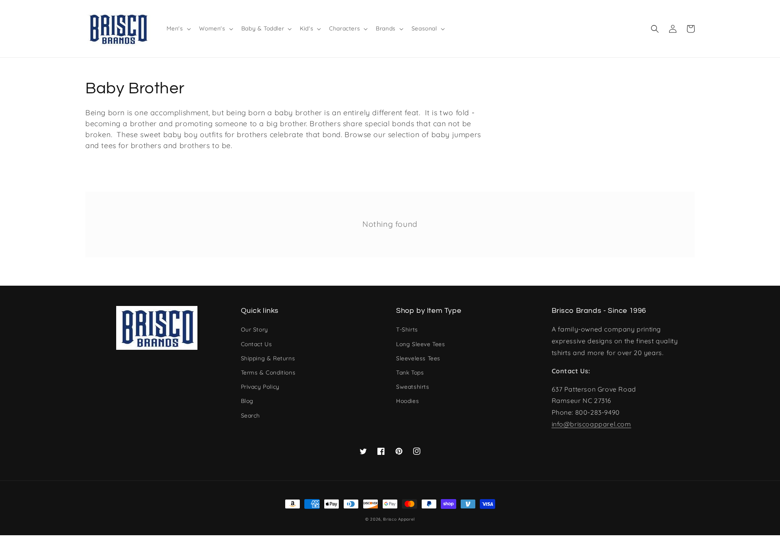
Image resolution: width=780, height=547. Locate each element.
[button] (655, 29)
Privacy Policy (260, 386)
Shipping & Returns (268, 358)
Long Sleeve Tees (420, 344)
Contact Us (256, 344)
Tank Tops (410, 372)
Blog (247, 401)
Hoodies (407, 401)
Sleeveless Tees (418, 358)
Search (250, 415)
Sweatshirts (412, 386)
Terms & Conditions (268, 372)
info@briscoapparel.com (591, 424)
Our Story (254, 329)
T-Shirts (407, 329)
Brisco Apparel (399, 519)
